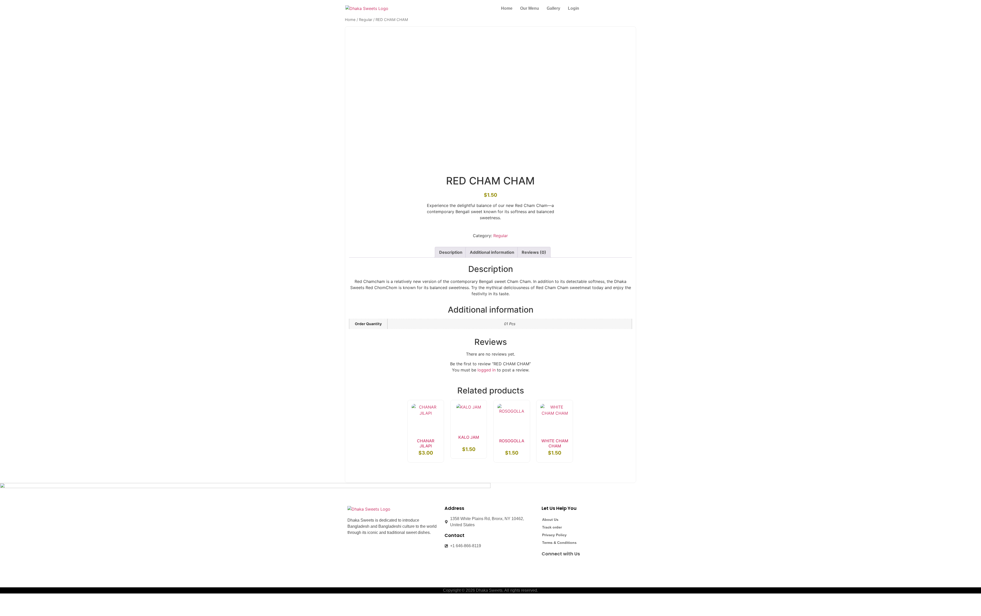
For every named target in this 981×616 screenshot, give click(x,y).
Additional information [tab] (492, 252)
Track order (552, 527)
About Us (550, 520)
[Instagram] (555, 565)
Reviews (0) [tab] (534, 252)
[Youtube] (564, 565)
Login (573, 8)
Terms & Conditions (559, 543)
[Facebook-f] (546, 565)
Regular (365, 19)
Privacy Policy (554, 535)
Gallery (553, 8)
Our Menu (529, 8)
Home (506, 8)
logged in (486, 369)
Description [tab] (450, 252)
